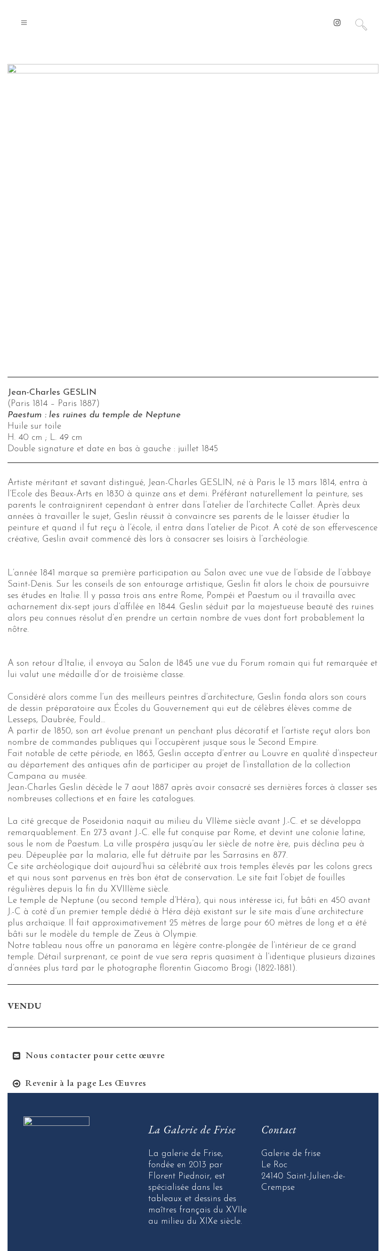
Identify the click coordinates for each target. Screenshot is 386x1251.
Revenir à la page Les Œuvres (85, 1083)
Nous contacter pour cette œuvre (95, 1055)
